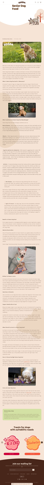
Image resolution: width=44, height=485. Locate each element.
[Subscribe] (33, 470)
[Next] (42, 442)
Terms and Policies (36, 482)
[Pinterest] (22, 479)
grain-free (28, 392)
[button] (3, 2)
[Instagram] (17, 479)
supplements (27, 361)
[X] (24, 479)
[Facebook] (19, 479)
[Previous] (2, 442)
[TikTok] (21, 479)
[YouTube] (26, 479)
